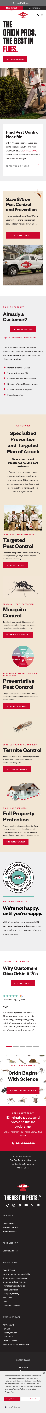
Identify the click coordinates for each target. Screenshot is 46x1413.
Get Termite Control (17, 769)
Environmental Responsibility (16, 1273)
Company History (11, 1293)
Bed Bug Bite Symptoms (23, 1163)
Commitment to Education (15, 1277)
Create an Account (23, 329)
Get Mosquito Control (18, 634)
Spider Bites (23, 1167)
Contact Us (8, 1336)
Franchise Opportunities (14, 1285)
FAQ (5, 1301)
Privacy (23, 1371)
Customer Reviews (11, 1305)
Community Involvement (14, 1281)
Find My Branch (10, 1332)
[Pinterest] (32, 1205)
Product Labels (10, 1340)
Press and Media (10, 1289)
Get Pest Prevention (16, 706)
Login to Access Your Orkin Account (19, 337)
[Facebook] (19, 1205)
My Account (8, 1324)
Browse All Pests (10, 1250)
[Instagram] (13, 1205)
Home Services (10, 1231)
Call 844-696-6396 (15, 59)
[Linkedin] (38, 1205)
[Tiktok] (7, 1205)
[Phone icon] (37, 14)
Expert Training (10, 1269)
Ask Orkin (7, 1297)
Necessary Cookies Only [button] (30, 1399)
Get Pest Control (15, 565)
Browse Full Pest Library (23, 1090)
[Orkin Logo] (23, 15)
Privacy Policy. (10, 1392)
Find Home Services (15, 841)
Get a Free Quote (23, 235)
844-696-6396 (30, 150)
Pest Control (9, 1223)
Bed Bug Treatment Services (23, 1160)
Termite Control (10, 1227)
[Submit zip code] (38, 165)
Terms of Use (23, 1367)
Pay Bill (6, 1328)
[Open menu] (41, 14)
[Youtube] (26, 1205)
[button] (12, 1407)
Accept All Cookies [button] (12, 1399)
